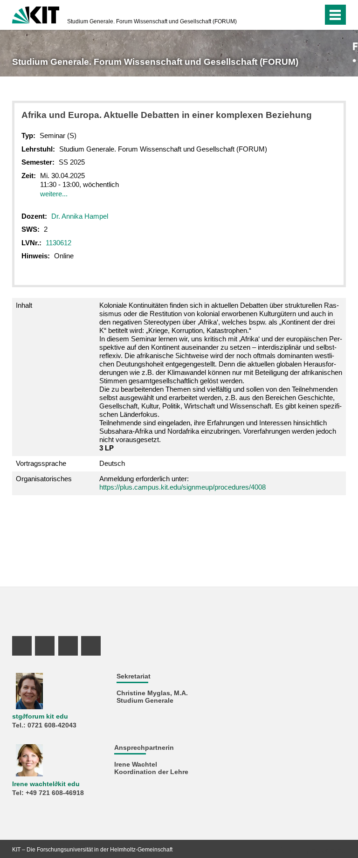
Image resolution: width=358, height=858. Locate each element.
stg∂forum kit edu (40, 716)
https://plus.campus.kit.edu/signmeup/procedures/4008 (182, 487)
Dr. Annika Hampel (79, 216)
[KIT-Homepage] (35, 14)
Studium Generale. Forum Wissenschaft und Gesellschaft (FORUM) (152, 21)
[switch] (313, 15)
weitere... (54, 194)
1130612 (58, 243)
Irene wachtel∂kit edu (46, 784)
